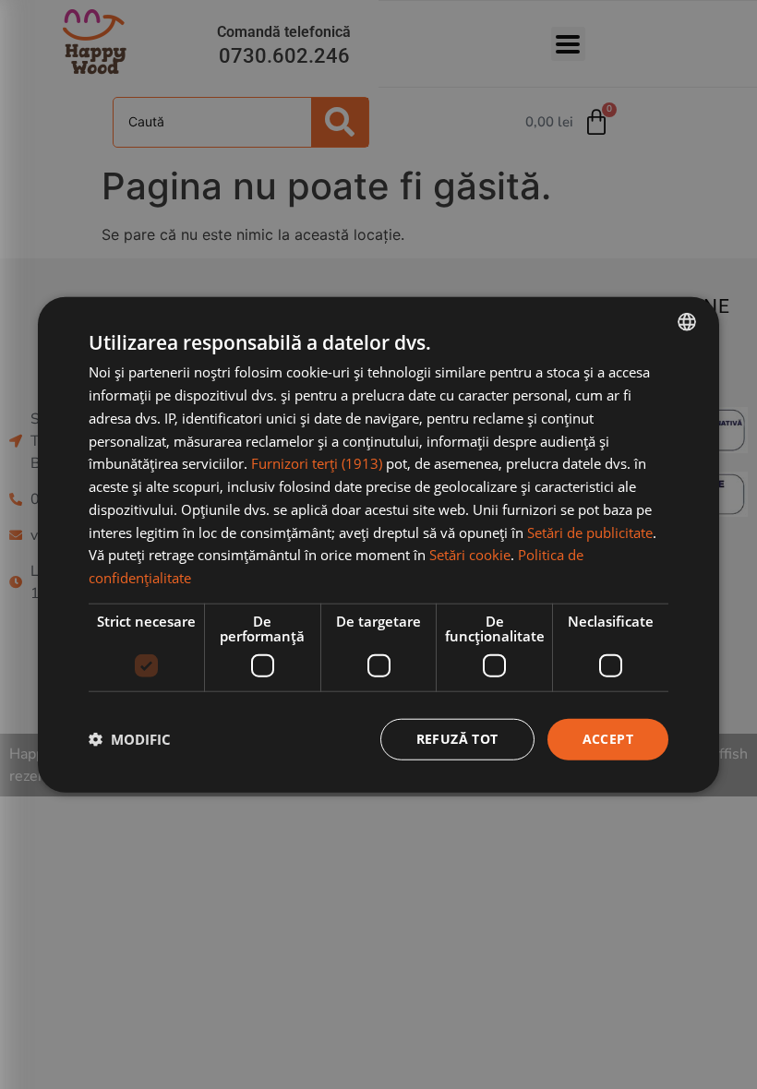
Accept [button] (608, 739)
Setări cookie (470, 554)
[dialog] (378, 545)
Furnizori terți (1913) (316, 463)
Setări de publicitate (590, 531)
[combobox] (687, 322)
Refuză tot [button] (457, 739)
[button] (130, 739)
